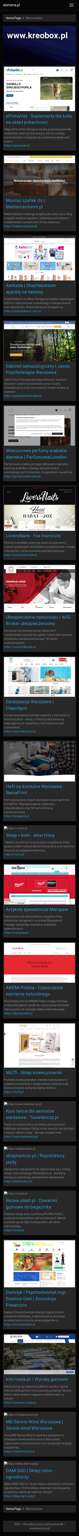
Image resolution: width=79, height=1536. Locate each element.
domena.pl (11, 5)
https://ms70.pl (13, 1092)
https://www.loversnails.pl (20, 555)
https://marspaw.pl (16, 932)
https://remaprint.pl (16, 816)
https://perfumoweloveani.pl (22, 476)
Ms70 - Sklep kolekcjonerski (34, 1072)
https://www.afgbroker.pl (20, 647)
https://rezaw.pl (14, 1230)
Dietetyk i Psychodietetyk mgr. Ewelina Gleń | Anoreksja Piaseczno (36, 1299)
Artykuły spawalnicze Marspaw (37, 909)
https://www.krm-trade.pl (20, 1402)
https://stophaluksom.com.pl (22, 311)
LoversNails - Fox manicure (33, 535)
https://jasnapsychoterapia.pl (22, 395)
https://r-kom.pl (14, 854)
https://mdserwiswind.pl (19, 1451)
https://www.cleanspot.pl (20, 731)
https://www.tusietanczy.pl (21, 1136)
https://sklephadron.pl (18, 1181)
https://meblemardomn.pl (20, 226)
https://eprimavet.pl (16, 145)
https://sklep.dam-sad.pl (19, 1496)
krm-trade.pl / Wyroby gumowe (37, 1379)
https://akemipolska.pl (18, 1013)
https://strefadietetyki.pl (19, 1324)
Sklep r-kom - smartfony (30, 835)
